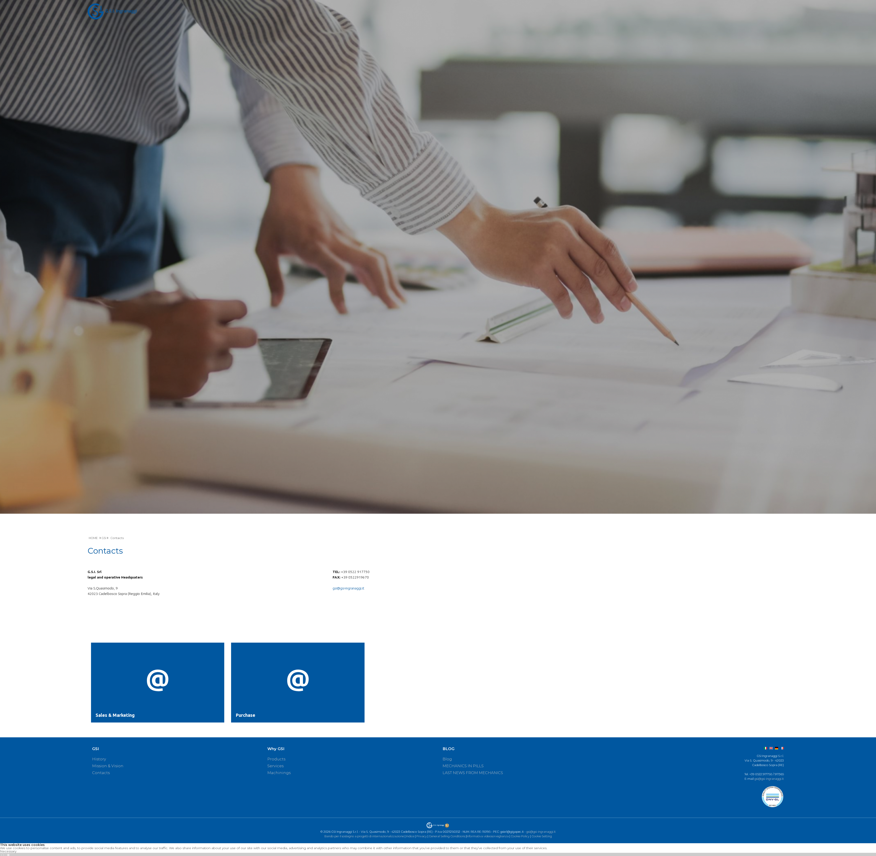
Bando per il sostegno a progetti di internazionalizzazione (364, 836)
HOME (93, 538)
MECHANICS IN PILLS (463, 766)
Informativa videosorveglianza (488, 836)
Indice (410, 836)
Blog (447, 759)
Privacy (421, 836)
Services (275, 766)
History (99, 759)
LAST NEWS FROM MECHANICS (473, 772)
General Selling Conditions (447, 836)
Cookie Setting (542, 836)
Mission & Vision (107, 766)
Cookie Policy (520, 836)
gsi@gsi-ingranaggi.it (348, 588)
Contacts (117, 538)
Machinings (279, 772)
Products (276, 759)
